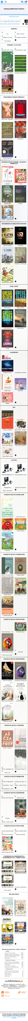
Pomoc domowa (8, 973)
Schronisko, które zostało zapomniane (12, 967)
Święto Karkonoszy (8, 974)
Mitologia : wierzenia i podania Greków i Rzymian (13, 954)
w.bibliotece (13, 985)
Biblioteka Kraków (14, 16)
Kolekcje (17, 23)
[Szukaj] (26, 21)
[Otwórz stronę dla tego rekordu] (8, 32)
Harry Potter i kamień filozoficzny (10, 956)
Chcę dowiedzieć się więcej (9, 1016)
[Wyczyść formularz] (23, 24)
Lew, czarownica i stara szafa (10, 965)
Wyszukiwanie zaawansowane (7, 23)
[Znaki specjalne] (26, 24)
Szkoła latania (7, 958)
